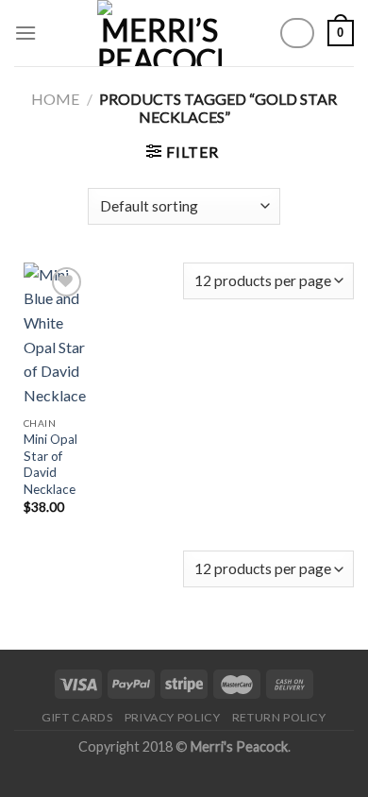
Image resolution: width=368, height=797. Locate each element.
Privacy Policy (173, 717)
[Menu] (25, 32)
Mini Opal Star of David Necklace (50, 464)
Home (55, 99)
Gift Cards (77, 717)
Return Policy (279, 717)
